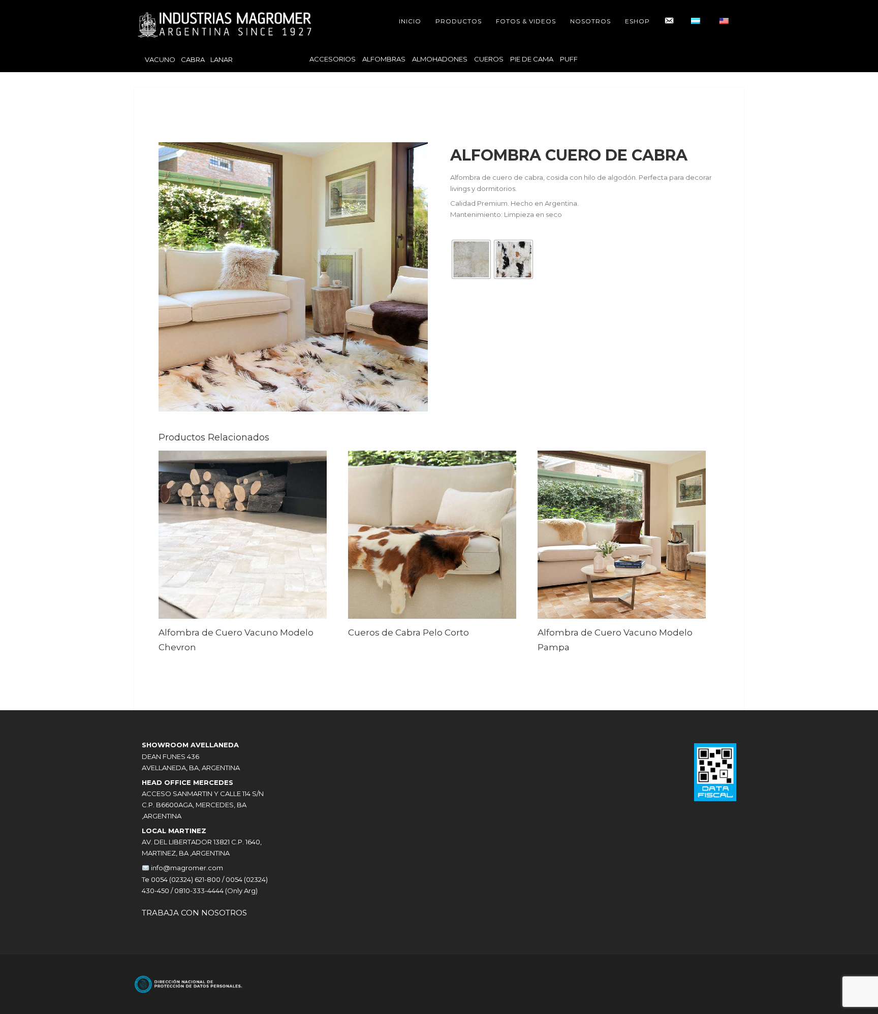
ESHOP (637, 21)
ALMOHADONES (439, 59)
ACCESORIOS (332, 59)
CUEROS (489, 59)
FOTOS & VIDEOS (526, 21)
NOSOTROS (590, 21)
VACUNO (160, 59)
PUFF (569, 59)
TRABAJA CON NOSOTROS (194, 912)
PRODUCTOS (458, 21)
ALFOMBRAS (383, 59)
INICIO (410, 21)
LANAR (221, 59)
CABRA (193, 59)
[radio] (471, 259)
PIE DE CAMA (531, 59)
